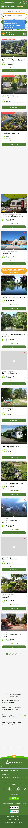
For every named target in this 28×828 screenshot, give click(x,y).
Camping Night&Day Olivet (12, 483)
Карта (13, 6)
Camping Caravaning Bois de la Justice (13, 335)
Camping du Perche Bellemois (14, 60)
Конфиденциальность (14, 819)
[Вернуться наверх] (14, 756)
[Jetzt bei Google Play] (14, 811)
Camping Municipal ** (10, 447)
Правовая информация (14, 818)
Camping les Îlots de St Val (12, 216)
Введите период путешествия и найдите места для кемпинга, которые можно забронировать (14, 271)
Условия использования (14, 816)
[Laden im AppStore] (14, 807)
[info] (13, 34)
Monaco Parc (7, 253)
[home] (14, 762)
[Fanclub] (20, 6)
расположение (15, 67)
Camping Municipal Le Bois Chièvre (12, 635)
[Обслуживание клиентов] (19, 2)
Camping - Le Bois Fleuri (11, 97)
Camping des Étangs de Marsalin (11, 596)
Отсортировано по (7, 29)
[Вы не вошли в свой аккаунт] (25, 2)
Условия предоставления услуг (14, 822)
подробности (14, 70)
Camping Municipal (9, 373)
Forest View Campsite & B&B (13, 297)
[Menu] (2, 6)
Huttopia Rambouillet (10, 133)
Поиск (7, 6)
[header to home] (7, 2)
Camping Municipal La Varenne (11, 521)
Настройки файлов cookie (14, 821)
